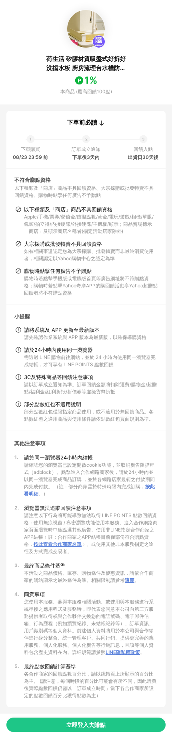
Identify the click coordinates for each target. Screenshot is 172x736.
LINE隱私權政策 (123, 652)
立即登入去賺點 (86, 724)
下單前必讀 (82, 122)
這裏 (129, 580)
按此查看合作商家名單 (58, 544)
